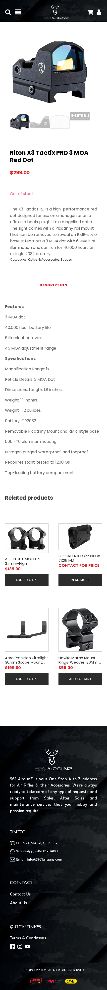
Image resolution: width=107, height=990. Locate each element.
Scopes (66, 259)
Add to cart (27, 580)
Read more (80, 580)
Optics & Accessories (43, 259)
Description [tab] (53, 285)
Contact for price (78, 565)
